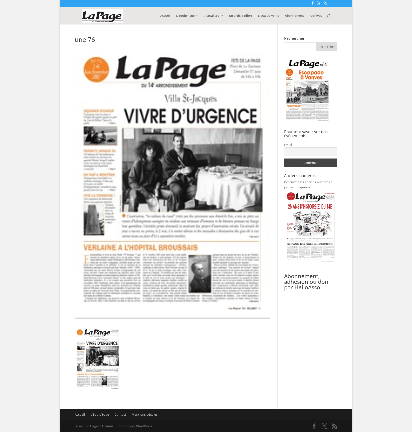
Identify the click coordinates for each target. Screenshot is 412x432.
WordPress (144, 426)
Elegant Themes (101, 426)
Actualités (211, 16)
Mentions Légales (145, 414)
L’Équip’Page (185, 16)
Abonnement (294, 16)
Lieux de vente (268, 16)
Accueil (165, 16)
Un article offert (240, 16)
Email (288, 145)
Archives (316, 16)
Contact (120, 414)
